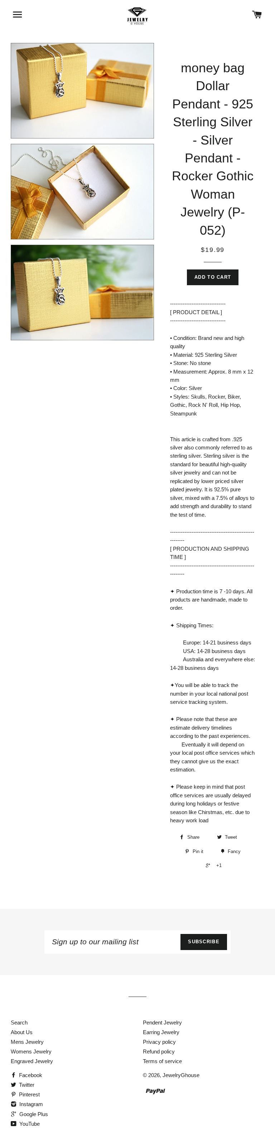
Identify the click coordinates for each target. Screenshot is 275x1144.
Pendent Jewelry (162, 1022)
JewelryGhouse (181, 1075)
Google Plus (33, 1114)
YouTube (29, 1124)
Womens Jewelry (31, 1051)
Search (19, 1022)
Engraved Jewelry (32, 1061)
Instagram (30, 1104)
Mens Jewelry (27, 1042)
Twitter (26, 1085)
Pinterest (29, 1094)
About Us (22, 1032)
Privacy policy (159, 1042)
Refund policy (159, 1051)
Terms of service (162, 1061)
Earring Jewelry (161, 1032)
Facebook (30, 1075)
